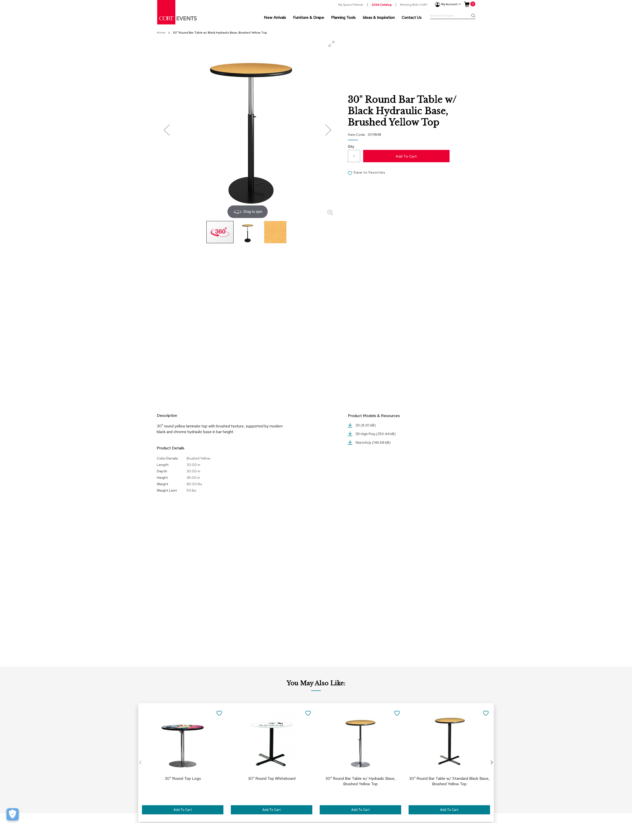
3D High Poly (366, 434)
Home (161, 33)
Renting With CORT (414, 4)
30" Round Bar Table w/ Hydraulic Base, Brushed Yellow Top (360, 781)
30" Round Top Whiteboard (272, 778)
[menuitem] (275, 17)
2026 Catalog (382, 4)
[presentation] (492, 762)
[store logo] (177, 12)
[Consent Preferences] (12, 814)
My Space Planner (350, 4)
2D (358, 425)
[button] (167, 130)
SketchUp (364, 442)
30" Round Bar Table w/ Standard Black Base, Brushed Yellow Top (449, 781)
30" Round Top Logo (183, 778)
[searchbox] (452, 16)
